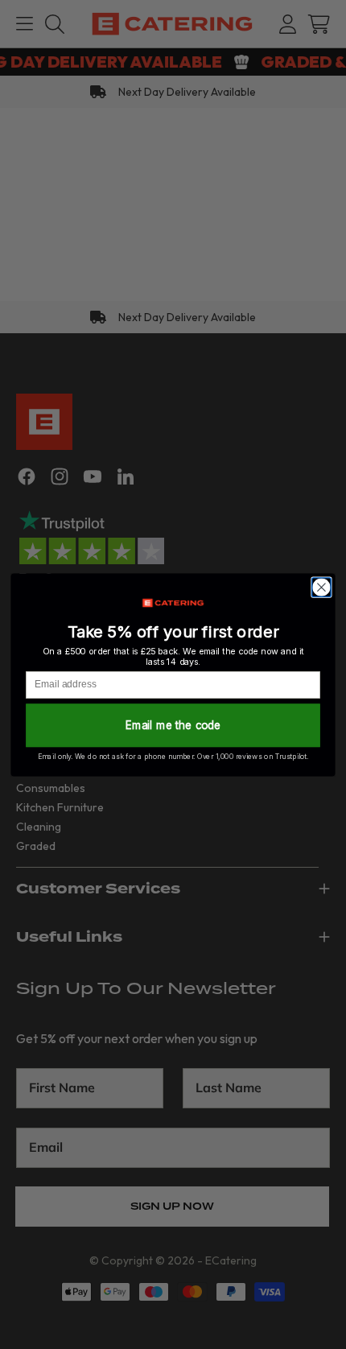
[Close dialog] (322, 586)
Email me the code (173, 725)
